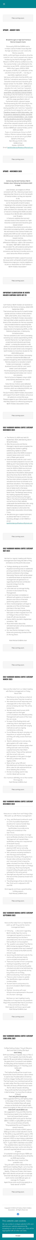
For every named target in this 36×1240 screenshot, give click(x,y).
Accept (18, 1235)
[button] (5, 4)
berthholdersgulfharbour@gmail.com (20, 147)
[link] (18, 1214)
